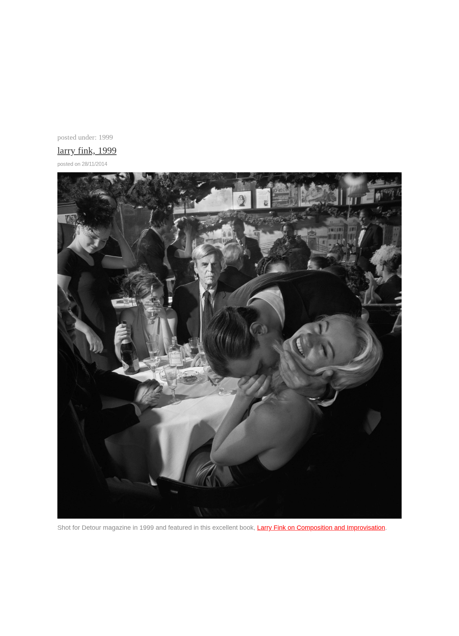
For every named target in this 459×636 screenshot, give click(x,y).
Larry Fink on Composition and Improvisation (321, 527)
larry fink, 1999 (87, 150)
